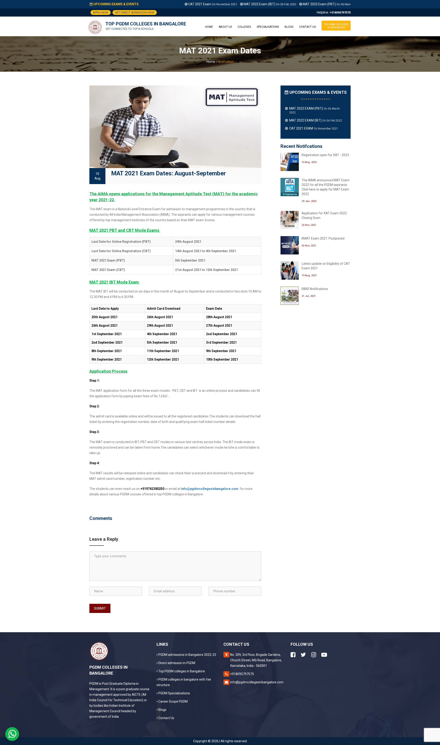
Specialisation (277, 76)
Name (270, 26)
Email (270, 42)
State (270, 110)
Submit (312, 129)
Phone (271, 59)
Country (272, 93)
